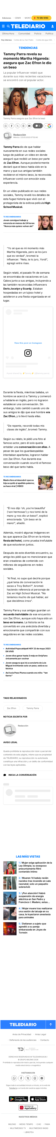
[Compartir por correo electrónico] (29, 125)
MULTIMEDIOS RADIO (38, 1128)
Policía (37, 33)
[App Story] (38, 1099)
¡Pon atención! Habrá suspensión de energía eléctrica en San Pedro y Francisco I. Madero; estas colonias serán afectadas (33, 899)
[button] (48, 125)
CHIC (38, 1124)
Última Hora (8, 33)
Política (49, 33)
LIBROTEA (29, 1132)
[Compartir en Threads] (23, 125)
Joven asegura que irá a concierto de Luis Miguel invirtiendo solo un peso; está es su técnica (27, 666)
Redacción (19, 134)
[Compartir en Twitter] (17, 125)
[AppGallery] (28, 1107)
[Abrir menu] (3, 26)
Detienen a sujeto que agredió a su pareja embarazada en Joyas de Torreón (32, 928)
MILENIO (12, 1124)
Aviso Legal (40, 1034)
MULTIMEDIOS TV (18, 1128)
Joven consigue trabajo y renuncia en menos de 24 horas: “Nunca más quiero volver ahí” (19, 223)
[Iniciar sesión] (52, 26)
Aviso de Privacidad (21, 1034)
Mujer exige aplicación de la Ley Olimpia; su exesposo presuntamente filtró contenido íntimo (35, 867)
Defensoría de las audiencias (22, 1040)
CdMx (18, 18)
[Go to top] (51, 1024)
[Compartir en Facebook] (11, 125)
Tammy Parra (32, 708)
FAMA (47, 1124)
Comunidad (24, 33)
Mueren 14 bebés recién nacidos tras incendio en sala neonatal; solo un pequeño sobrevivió (35, 882)
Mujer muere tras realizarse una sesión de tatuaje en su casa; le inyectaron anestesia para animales (35, 913)
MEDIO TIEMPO (26, 1124)
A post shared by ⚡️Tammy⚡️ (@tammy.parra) (28, 373)
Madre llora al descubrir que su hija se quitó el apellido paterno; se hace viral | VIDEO (19, 483)
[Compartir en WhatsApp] (5, 125)
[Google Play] (18, 1099)
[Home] (28, 26)
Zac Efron (11, 708)
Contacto (44, 1040)
